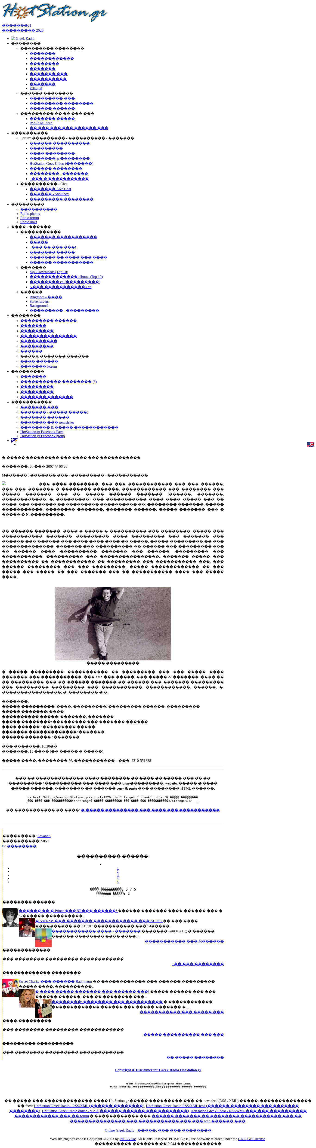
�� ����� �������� (195, 1057)
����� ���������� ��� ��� (183, 1035)
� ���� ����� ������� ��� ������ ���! (92, 992)
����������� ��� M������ (184, 941)
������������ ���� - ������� (97, 931)
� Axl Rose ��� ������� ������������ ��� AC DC (99, 921)
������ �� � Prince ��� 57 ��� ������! (68, 911)
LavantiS (44, 836)
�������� (22, 846)
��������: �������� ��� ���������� (107, 1002)
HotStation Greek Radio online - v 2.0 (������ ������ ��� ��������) (115, 1111)
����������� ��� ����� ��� (182, 1012)
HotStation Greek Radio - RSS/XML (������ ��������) (89, 1106)
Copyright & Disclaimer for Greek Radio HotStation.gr (158, 1070)
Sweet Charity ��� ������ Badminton (55, 981)
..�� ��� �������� (198, 964)
